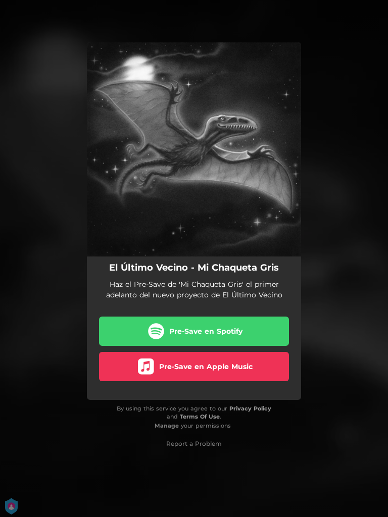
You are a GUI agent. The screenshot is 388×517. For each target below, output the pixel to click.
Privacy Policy (250, 408)
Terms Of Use (200, 416)
